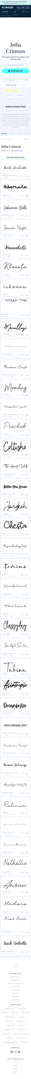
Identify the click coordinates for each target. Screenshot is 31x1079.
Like (12, 80)
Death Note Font (15, 977)
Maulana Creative (12, 111)
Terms (15, 1065)
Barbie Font (15, 996)
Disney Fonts (24, 1042)
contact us (21, 3)
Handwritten (9, 95)
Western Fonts (6, 1034)
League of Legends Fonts (21, 1034)
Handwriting (20, 95)
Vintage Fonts (20, 1021)
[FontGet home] (7, 7)
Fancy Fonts (15, 1012)
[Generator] (15, 11)
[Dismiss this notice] (29, 2)
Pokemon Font (15, 987)
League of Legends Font (15, 983)
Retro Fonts (10, 1025)
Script (23, 91)
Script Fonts (4, 1012)
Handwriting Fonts (10, 1017)
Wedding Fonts (21, 1029)
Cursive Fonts (21, 1008)
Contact (15, 1069)
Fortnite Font (15, 1000)
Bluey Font (15, 993)
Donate (22, 111)
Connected (21, 99)
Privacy (15, 1062)
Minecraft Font (15, 980)
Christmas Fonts (9, 1029)
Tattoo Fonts (25, 1012)
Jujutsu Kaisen (15, 990)
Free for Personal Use (11, 91)
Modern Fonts (9, 1021)
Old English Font (20, 1038)
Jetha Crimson (15, 116)
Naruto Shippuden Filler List (9, 1042)
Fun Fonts (20, 1025)
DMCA (15, 1072)
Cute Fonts (22, 1017)
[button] (23, 7)
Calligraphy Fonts (9, 1008)
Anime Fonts (8, 1038)
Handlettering (10, 99)
